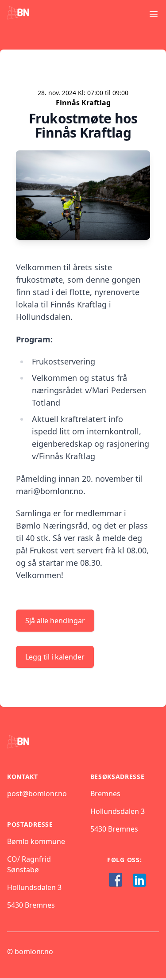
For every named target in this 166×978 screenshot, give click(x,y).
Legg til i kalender (55, 657)
